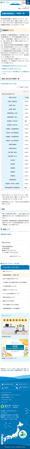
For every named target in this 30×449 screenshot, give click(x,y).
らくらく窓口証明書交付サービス (11, 293)
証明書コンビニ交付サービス (10, 289)
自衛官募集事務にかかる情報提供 (11, 308)
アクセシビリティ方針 (6, 399)
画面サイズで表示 (24, 87)
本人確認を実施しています (9, 286)
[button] (23, 2)
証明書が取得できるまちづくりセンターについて (14, 65)
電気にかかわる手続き (8, 301)
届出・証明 (23, 368)
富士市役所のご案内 (8, 384)
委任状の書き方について (9, 297)
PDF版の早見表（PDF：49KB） (9, 83)
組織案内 (6, 387)
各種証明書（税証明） (6, 234)
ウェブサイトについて (6, 392)
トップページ (8, 368)
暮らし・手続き (16, 368)
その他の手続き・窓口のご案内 (11, 267)
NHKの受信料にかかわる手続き (11, 304)
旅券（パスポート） (8, 271)
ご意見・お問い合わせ (23, 388)
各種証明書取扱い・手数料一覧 (11, 275)
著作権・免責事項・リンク (7, 397)
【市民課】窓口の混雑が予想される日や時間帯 (14, 282)
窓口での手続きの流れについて (11, 278)
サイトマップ (4, 402)
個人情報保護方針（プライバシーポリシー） (11, 394)
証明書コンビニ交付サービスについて (11, 68)
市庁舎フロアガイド (23, 384)
